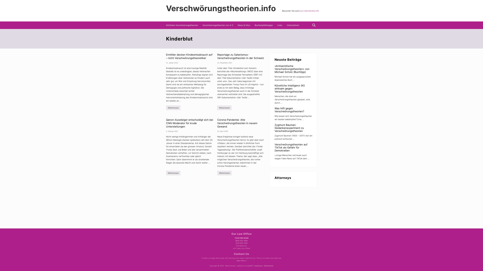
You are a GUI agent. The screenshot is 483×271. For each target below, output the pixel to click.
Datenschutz (268, 266)
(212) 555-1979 (241, 243)
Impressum (258, 266)
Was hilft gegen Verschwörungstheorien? (289, 110)
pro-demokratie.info (309, 11)
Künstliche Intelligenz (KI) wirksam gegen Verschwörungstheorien (290, 88)
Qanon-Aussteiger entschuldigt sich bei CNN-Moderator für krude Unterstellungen (189, 123)
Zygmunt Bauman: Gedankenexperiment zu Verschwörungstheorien (289, 127)
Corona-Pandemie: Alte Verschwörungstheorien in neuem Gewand (237, 123)
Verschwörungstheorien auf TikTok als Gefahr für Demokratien (291, 147)
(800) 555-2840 (241, 241)
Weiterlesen (173, 108)
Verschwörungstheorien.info (221, 8)
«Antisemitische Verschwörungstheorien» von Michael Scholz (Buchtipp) (292, 69)
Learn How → (241, 261)
